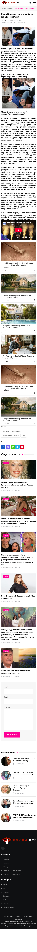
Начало (3, 8)
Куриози (6, 892)
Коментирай (12, 735)
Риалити (5, 904)
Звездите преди (8, 907)
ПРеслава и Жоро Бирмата (11, 435)
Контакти (6, 863)
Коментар (8, 707)
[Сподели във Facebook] (3, 447)
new (24, 435)
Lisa (4, 20)
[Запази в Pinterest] (22, 447)
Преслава (6, 431)
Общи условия (8, 867)
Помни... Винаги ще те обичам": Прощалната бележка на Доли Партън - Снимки (17, 485)
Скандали (6, 896)
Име (6, 687)
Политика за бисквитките (11, 874)
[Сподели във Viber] (8, 447)
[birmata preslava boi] (18, 94)
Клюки (10, 8)
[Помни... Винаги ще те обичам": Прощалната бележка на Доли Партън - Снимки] (18, 469)
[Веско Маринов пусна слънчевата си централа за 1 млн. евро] (18, 658)
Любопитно (7, 900)
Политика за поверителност (12, 870)
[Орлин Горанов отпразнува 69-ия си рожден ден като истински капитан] (6, 803)
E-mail (6, 697)
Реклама (6, 859)
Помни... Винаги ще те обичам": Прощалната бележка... (21, 788)
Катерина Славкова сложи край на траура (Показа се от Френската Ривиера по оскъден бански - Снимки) (18, 521)
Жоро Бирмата (16, 431)
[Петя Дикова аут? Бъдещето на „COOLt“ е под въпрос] (18, 583)
